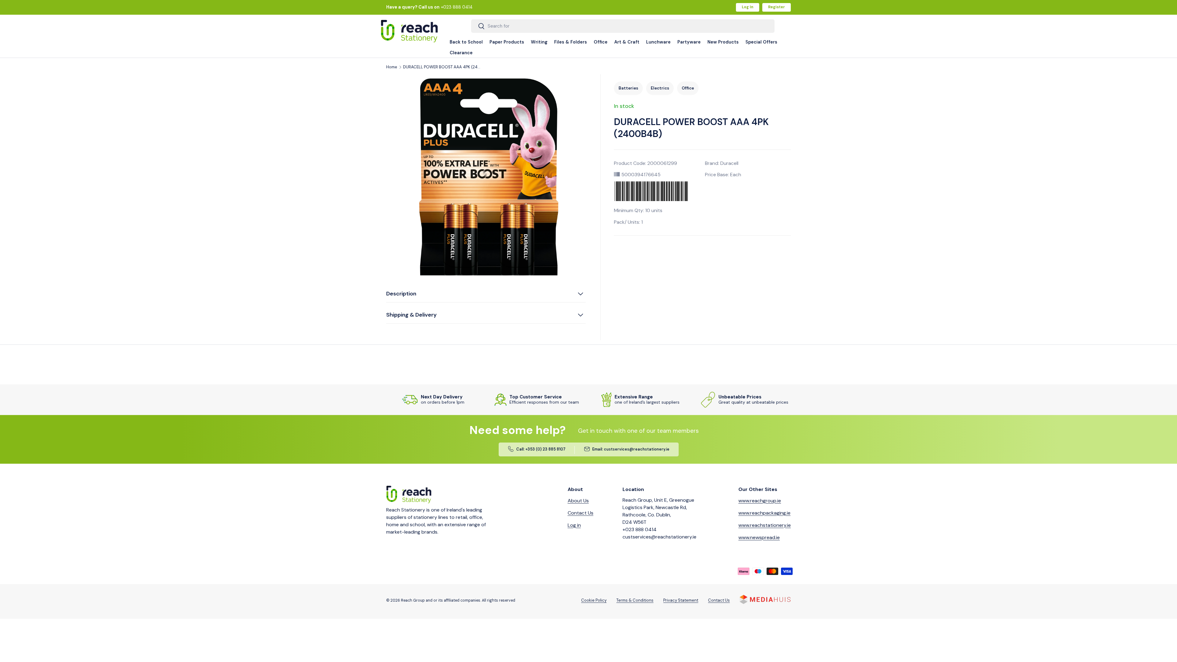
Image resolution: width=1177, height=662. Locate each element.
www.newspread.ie (759, 537)
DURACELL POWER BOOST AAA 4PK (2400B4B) (443, 67)
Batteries (628, 88)
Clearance (461, 52)
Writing (539, 42)
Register (776, 7)
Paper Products (506, 42)
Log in (574, 525)
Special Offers (761, 42)
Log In (747, 7)
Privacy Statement (680, 600)
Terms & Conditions (634, 600)
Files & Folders (570, 42)
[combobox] (623, 26)
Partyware (689, 42)
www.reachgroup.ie (759, 500)
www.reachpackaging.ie (764, 513)
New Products (723, 42)
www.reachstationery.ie (764, 525)
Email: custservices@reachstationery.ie (630, 449)
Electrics (660, 88)
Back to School (466, 42)
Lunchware (658, 42)
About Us (578, 500)
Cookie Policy (594, 600)
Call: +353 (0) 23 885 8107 (541, 449)
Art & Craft (626, 42)
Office (601, 42)
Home (391, 67)
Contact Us (580, 513)
